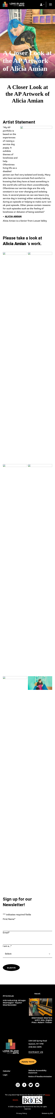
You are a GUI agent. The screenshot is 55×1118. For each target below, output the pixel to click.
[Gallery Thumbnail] (15, 357)
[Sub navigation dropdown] (41, 4)
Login (5, 1075)
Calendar (6, 1071)
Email (6, 932)
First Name (9, 919)
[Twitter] (31, 1085)
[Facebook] (24, 1085)
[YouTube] (37, 1085)
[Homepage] (12, 5)
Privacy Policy (21, 1113)
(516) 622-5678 (34, 1047)
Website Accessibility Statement (37, 1071)
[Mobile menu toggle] (50, 5)
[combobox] (27, 954)
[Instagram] (18, 1085)
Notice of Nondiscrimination (40, 1076)
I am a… (7, 946)
